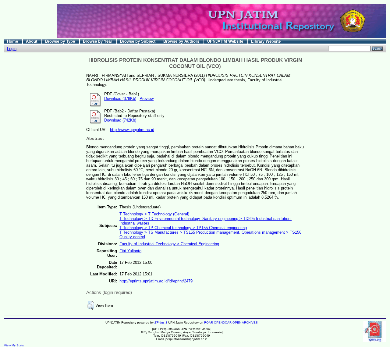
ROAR (209, 322)
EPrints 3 (161, 322)
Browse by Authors (181, 41)
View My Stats (14, 345)
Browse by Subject (138, 41)
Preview (147, 98)
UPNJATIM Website (225, 41)
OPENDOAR (223, 322)
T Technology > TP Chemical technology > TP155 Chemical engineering (183, 227)
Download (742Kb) (120, 120)
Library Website (266, 41)
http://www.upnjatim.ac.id (132, 129)
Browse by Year (98, 41)
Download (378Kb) (120, 98)
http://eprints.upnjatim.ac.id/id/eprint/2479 (156, 281)
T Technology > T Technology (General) (154, 214)
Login (11, 48)
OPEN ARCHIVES (245, 322)
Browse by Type (60, 41)
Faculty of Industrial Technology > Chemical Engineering (169, 244)
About (32, 41)
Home (13, 41)
